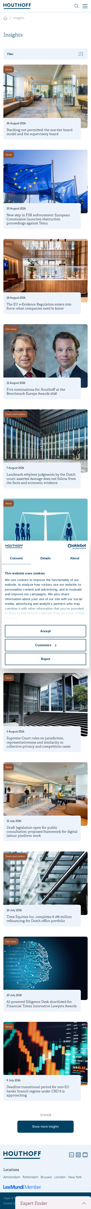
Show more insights (45, 1126)
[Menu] (85, 6)
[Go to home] (17, 6)
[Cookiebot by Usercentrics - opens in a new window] (67, 546)
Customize (43, 645)
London (60, 1177)
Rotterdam (30, 1177)
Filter (10, 54)
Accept (45, 631)
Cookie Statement (14, 1203)
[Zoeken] (76, 6)
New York (74, 1177)
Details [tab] (45, 558)
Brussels (46, 1177)
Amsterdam (11, 1177)
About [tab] (74, 558)
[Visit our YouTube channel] (85, 1154)
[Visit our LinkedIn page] (71, 1154)
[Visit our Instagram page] (78, 1154)
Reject (45, 659)
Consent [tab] (16, 558)
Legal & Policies (13, 1198)
